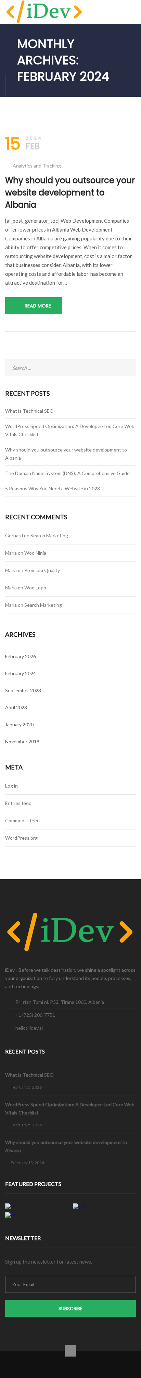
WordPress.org (21, 838)
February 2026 (20, 656)
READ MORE (38, 305)
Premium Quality (42, 570)
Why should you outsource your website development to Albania (70, 192)
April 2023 (16, 707)
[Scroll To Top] (70, 1351)
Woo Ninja (35, 553)
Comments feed (22, 820)
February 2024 (20, 673)
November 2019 (22, 741)
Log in (11, 786)
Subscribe (70, 1308)
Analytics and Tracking (37, 166)
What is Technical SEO (29, 411)
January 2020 (19, 724)
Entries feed (18, 803)
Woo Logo (35, 587)
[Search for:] (70, 368)
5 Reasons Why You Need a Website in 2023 (52, 488)
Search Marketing (49, 535)
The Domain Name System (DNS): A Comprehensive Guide (67, 473)
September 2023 (23, 690)
